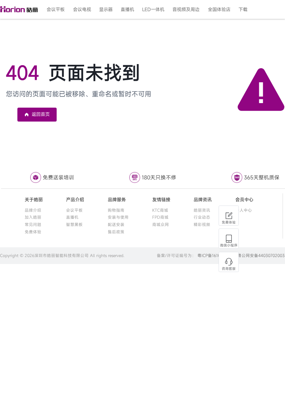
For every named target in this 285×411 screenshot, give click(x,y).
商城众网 (160, 224)
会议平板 (74, 210)
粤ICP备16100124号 (215, 255)
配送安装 (116, 224)
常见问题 (33, 224)
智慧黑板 (74, 224)
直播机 (72, 217)
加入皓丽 (33, 217)
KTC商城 (160, 210)
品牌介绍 (33, 210)
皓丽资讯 (202, 210)
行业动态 (202, 217)
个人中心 (243, 210)
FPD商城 (160, 217)
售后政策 (116, 231)
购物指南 (116, 210)
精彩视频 (202, 224)
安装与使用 (118, 217)
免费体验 (33, 231)
